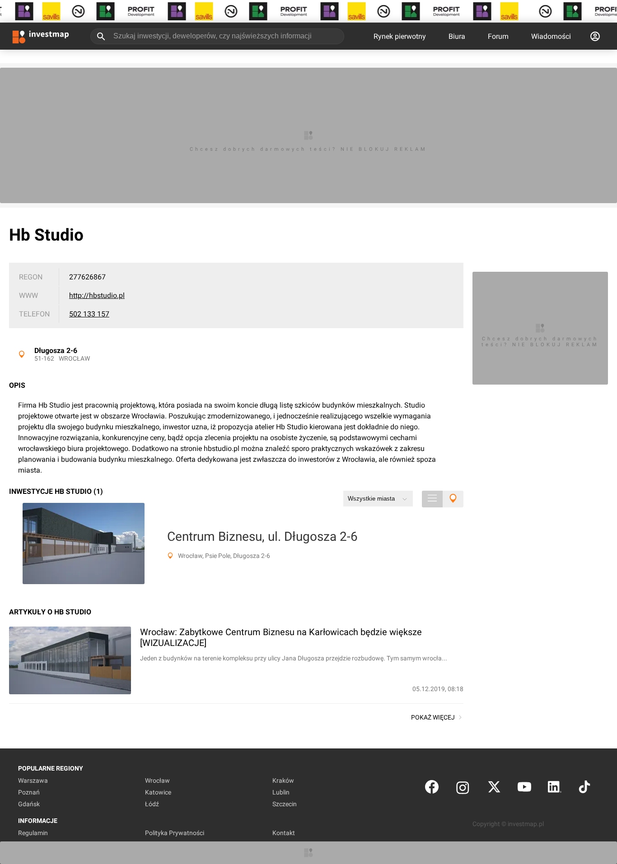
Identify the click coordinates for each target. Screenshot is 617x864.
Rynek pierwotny (400, 36)
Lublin (281, 792)
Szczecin (284, 804)
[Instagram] (463, 789)
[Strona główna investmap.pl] (40, 36)
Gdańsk (29, 804)
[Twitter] (494, 789)
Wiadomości (551, 36)
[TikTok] (584, 789)
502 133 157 (89, 314)
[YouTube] (524, 789)
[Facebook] (432, 789)
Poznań (29, 792)
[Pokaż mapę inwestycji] (453, 499)
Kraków (283, 780)
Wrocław (74, 358)
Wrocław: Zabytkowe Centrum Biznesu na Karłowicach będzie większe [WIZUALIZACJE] (281, 637)
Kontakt (283, 832)
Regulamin (33, 832)
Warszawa (33, 780)
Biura (457, 36)
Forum (498, 36)
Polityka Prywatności (174, 832)
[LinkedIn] (554, 789)
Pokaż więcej (433, 717)
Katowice (158, 792)
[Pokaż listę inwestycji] (432, 499)
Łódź (152, 804)
